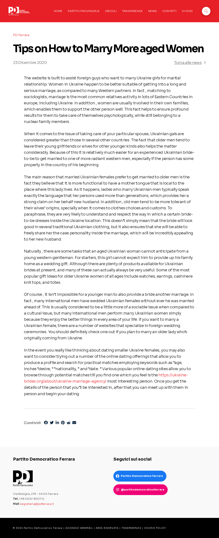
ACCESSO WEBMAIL (79, 527)
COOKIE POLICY (155, 527)
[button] (206, 11)
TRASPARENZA (131, 527)
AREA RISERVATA (107, 527)
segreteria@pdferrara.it (37, 504)
